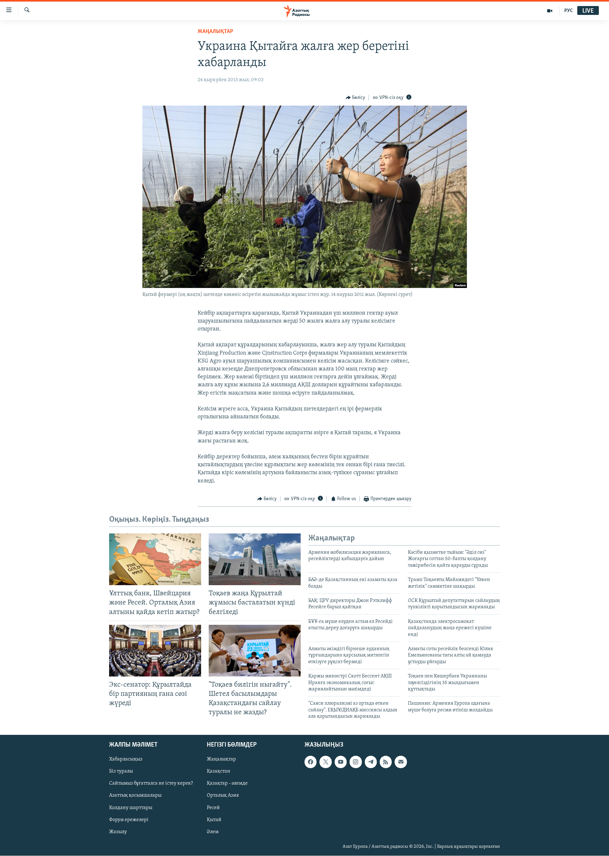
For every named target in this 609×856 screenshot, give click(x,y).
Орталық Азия (223, 795)
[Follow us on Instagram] (356, 762)
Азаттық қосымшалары (135, 795)
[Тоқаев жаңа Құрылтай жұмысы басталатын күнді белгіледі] (255, 559)
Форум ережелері (128, 819)
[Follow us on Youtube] (341, 762)
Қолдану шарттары (130, 807)
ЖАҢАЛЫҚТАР (215, 32)
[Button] (355, 98)
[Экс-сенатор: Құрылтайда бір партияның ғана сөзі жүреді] (155, 650)
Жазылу (118, 831)
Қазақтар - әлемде (227, 783)
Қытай (214, 819)
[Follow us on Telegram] (371, 762)
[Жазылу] (401, 762)
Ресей (213, 807)
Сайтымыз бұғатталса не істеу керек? (151, 783)
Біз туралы (121, 771)
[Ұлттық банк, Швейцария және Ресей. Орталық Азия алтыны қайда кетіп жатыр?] (155, 559)
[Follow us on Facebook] (310, 762)
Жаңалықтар (221, 759)
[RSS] (386, 762)
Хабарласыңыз (125, 759)
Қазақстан (218, 771)
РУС (568, 10)
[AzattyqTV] (550, 11)
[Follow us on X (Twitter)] (325, 762)
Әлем (213, 831)
